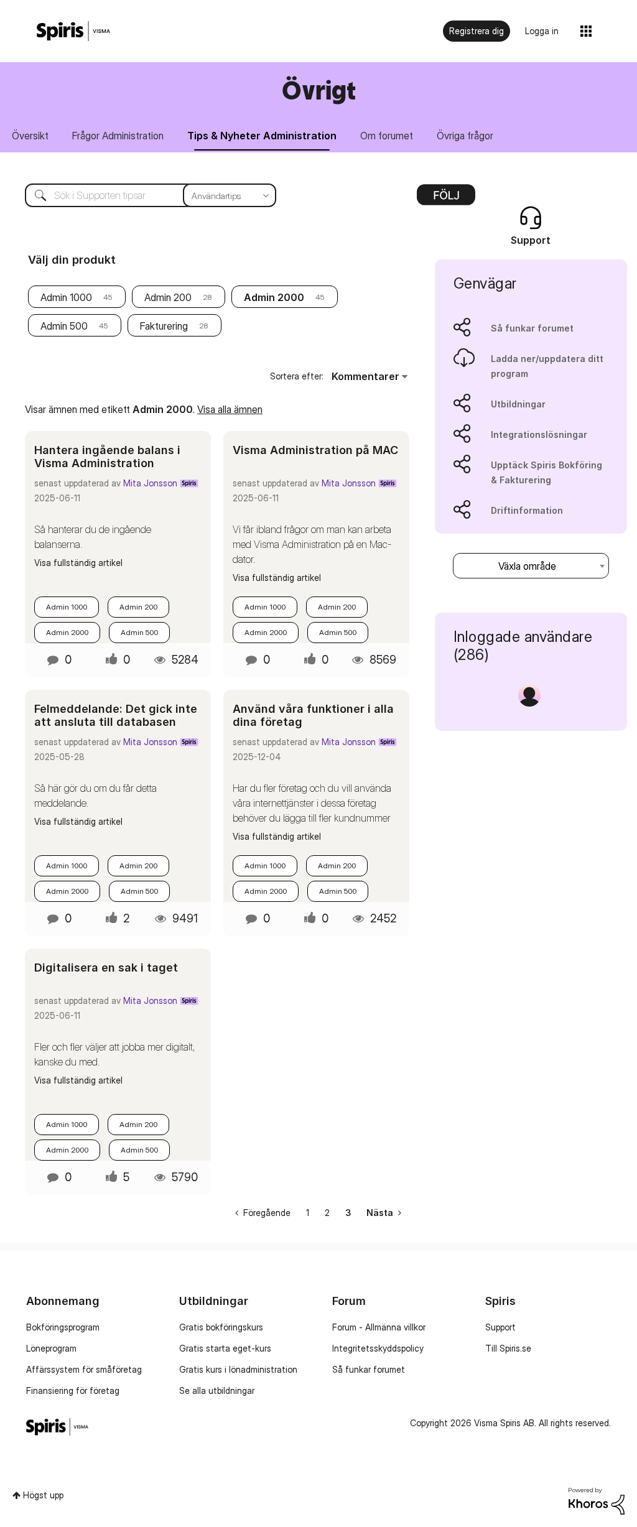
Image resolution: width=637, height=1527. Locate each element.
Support (500, 1327)
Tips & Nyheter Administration (262, 135)
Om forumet (386, 135)
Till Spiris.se (508, 1348)
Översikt (30, 135)
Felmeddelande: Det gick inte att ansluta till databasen (115, 715)
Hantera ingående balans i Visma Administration (107, 456)
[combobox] (141, 195)
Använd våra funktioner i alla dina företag (313, 715)
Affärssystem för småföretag (84, 1369)
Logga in (542, 31)
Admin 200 (168, 297)
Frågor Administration (118, 135)
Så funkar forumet (532, 328)
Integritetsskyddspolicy (378, 1348)
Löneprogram (51, 1348)
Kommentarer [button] (365, 376)
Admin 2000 (67, 632)
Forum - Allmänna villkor (378, 1327)
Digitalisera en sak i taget (106, 967)
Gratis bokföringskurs (221, 1327)
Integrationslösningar (539, 434)
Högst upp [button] (43, 1495)
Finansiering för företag (72, 1390)
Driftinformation (527, 510)
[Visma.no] (73, 31)
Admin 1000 (66, 297)
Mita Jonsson (150, 483)
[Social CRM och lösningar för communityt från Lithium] (597, 1500)
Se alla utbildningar (216, 1390)
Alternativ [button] (446, 199)
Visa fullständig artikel (78, 562)
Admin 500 (64, 326)
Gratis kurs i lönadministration (238, 1369)
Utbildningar (518, 404)
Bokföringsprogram (63, 1327)
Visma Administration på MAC (315, 450)
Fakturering (164, 326)
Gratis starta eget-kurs (225, 1348)
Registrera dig (476, 31)
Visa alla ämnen (230, 409)
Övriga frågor (465, 135)
